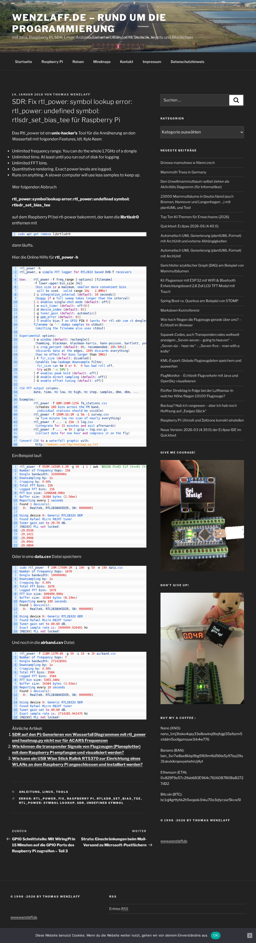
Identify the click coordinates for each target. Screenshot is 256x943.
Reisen (78, 61)
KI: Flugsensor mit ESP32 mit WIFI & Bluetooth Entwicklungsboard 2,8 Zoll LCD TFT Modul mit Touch (198, 286)
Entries (118, 909)
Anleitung (29, 792)
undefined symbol (105, 803)
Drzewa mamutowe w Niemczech (187, 162)
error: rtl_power (37, 798)
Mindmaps (101, 61)
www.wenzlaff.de (173, 841)
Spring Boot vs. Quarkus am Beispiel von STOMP (199, 301)
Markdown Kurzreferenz (180, 310)
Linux (48, 792)
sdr (80, 803)
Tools (62, 792)
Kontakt (126, 61)
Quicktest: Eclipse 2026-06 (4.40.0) (189, 226)
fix (61, 798)
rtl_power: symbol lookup (47, 803)
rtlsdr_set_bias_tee (119, 798)
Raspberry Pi (52, 61)
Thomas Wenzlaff (71, 94)
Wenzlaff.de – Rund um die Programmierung (89, 23)
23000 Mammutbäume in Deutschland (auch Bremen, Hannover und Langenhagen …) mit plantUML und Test (197, 202)
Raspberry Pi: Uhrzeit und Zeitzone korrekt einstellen (202, 420)
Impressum (152, 61)
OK (215, 935)
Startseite (23, 61)
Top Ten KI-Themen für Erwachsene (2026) (194, 217)
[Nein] (249, 935)
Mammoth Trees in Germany (183, 172)
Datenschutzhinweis (187, 61)
